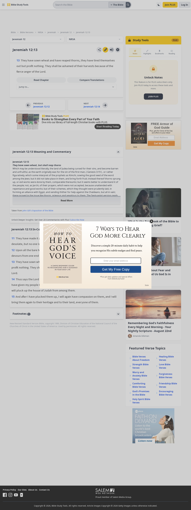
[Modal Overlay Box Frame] (95, 255)
